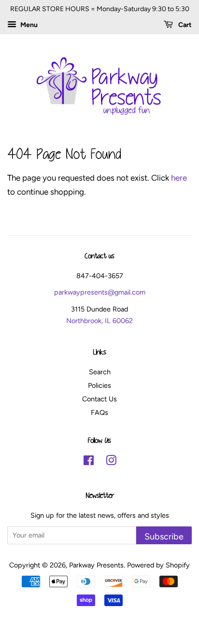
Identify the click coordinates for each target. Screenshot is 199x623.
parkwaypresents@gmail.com (99, 292)
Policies (99, 385)
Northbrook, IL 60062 (99, 320)
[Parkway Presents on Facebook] (88, 462)
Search (100, 372)
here (179, 178)
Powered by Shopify (158, 565)
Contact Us (99, 399)
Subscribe (164, 536)
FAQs (99, 412)
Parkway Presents (96, 565)
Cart (184, 25)
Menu (28, 25)
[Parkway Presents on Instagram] (111, 462)
